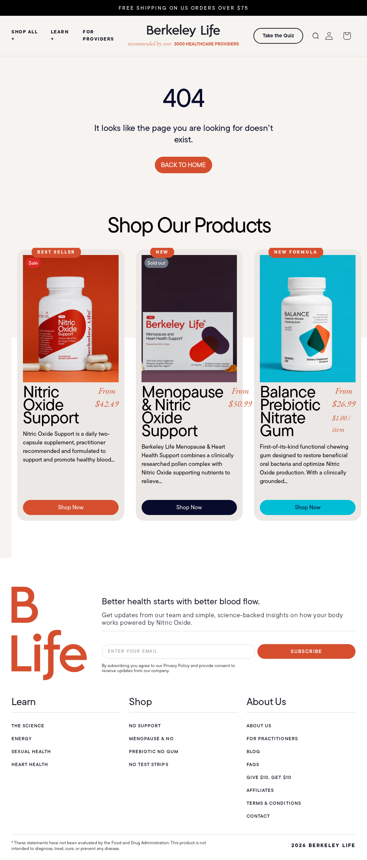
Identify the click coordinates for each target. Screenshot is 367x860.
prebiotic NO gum (153, 751)
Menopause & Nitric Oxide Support (189, 411)
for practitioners (272, 738)
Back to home (183, 165)
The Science (27, 725)
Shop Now (71, 507)
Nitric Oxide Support (71, 404)
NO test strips (148, 764)
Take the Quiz (278, 35)
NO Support (145, 725)
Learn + (60, 35)
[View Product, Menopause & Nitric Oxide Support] (189, 319)
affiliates (260, 790)
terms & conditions (274, 803)
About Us (259, 725)
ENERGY (21, 738)
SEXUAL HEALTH (31, 751)
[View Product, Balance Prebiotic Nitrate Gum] (308, 319)
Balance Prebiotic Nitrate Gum (308, 411)
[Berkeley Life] (49, 633)
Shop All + (24, 35)
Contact (258, 816)
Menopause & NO (151, 738)
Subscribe (306, 651)
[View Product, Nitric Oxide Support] (71, 319)
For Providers (98, 35)
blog (253, 751)
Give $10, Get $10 (269, 777)
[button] (316, 36)
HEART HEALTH (29, 764)
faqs (253, 764)
